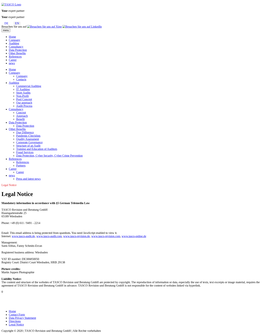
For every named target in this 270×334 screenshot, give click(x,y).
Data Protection (18, 50)
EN (17, 23)
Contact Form (17, 314)
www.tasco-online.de (134, 236)
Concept (21, 112)
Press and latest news (28, 178)
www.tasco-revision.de (76, 236)
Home (12, 36)
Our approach (24, 102)
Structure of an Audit (28, 145)
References (15, 56)
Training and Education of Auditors (36, 149)
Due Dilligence (25, 132)
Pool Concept (24, 99)
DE (6, 23)
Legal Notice (16, 324)
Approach (22, 115)
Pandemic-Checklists (28, 135)
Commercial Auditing (28, 86)
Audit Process (24, 105)
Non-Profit (22, 96)
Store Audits (23, 92)
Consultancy (16, 46)
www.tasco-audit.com (49, 236)
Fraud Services (24, 152)
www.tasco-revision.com (105, 236)
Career (13, 59)
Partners (21, 165)
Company (14, 40)
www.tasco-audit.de (23, 236)
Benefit (20, 119)
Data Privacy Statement (22, 317)
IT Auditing (23, 89)
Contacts (21, 79)
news (12, 63)
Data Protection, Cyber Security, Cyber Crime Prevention (49, 155)
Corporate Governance (29, 142)
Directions (15, 321)
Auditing (14, 43)
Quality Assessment (27, 139)
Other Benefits (17, 53)
